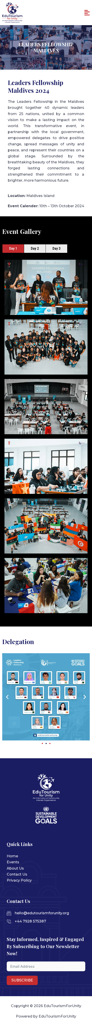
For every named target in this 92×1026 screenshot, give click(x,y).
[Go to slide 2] (46, 743)
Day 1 (13, 248)
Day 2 (35, 248)
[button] (87, 13)
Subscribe (22, 980)
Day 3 (56, 248)
